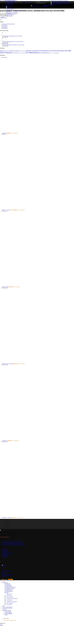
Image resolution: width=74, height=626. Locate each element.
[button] (38, 520)
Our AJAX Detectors (43, 51)
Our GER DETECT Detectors (11, 1)
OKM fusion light (5, 286)
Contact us (4, 576)
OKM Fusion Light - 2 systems (7, 363)
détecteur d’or (6, 50)
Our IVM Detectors (15, 52)
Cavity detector (15, 12)
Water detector (5, 28)
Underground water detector (7, 552)
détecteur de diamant (22, 50)
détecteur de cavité (14, 51)
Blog (3, 573)
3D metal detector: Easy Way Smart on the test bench (12, 36)
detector (2, 51)
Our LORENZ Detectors (10, 2)
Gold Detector (9, 8)
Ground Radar (9, 16)
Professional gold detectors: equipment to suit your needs (13, 44)
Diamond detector (10, 9)
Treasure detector (10, 14)
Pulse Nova (4, 133)
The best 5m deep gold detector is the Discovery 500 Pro (13, 41)
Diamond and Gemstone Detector (8, 24)
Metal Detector (10, 6)
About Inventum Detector (7, 575)
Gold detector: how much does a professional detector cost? (13, 544)
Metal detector (5, 27)
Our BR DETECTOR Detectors (57, 51)
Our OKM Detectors (10, 3)
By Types (5, 5)
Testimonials (4, 572)
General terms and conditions (7, 574)
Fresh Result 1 (5, 440)
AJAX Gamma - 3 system (6, 517)
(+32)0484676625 (29, 2)
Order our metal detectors (7, 570)
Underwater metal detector (12, 13)
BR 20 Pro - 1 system (6, 210)
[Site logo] (35, 5)
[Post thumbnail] (4, 34)
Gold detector (4, 25)
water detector (56, 52)
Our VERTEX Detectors (10, 4)
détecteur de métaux (32, 51)
